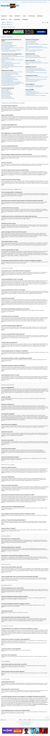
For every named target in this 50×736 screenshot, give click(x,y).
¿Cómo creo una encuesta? (6, 75)
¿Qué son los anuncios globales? (7, 93)
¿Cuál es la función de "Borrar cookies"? (8, 51)
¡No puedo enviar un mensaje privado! (32, 55)
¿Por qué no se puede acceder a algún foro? (9, 78)
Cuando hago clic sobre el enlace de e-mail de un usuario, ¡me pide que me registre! (12, 67)
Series (10, 16)
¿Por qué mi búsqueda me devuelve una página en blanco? (35, 70)
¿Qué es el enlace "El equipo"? (31, 51)
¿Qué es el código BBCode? (6, 89)
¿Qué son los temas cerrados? (6, 97)
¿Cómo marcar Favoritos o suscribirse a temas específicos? (36, 79)
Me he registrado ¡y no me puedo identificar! (9, 45)
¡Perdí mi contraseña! (5, 48)
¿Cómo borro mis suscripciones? (31, 81)
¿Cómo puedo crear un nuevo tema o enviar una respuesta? (11, 71)
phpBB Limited (43, 683)
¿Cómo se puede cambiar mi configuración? (9, 55)
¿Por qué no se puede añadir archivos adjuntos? (9, 79)
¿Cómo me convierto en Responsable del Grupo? (34, 46)
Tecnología (31, 16)
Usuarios (10, 22)
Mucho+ (3, 19)
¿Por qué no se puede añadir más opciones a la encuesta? (11, 76)
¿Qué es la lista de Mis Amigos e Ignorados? (33, 61)
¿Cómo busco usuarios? (29, 71)
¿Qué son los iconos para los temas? (8, 98)
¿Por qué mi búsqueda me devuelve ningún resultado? (35, 69)
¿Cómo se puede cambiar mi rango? (7, 65)
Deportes (17, 16)
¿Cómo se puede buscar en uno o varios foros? (33, 68)
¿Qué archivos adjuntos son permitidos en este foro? (34, 85)
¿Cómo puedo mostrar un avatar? (7, 64)
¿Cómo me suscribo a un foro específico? (32, 80)
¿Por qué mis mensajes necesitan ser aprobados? (10, 84)
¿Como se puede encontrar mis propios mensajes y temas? (36, 72)
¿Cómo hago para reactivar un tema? (7, 85)
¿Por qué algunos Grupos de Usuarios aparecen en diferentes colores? (36, 48)
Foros (4, 22)
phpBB (27, 227)
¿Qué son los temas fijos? (6, 96)
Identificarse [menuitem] (45, 22)
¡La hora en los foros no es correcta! (7, 58)
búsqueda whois (40, 698)
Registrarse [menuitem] (47, 22)
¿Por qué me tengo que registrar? (7, 42)
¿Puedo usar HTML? (5, 90)
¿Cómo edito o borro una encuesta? (7, 77)
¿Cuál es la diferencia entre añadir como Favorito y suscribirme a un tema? (37, 77)
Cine (24, 16)
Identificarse (4, 24)
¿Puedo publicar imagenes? (6, 92)
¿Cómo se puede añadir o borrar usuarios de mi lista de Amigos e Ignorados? (37, 63)
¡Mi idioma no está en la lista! (6, 62)
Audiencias (40, 16)
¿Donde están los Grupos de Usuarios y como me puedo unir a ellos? (36, 45)
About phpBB (38, 684)
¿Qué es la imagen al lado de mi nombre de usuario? (10, 63)
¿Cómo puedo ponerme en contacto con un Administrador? (35, 95)
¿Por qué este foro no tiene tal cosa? (32, 92)
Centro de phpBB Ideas (5, 691)
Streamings (25, 19)
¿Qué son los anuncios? (5, 95)
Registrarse (10, 24)
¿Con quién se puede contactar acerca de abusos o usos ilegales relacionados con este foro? (37, 94)
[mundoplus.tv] (10, 6)
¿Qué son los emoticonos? (6, 91)
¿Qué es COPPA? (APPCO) (6, 43)
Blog (10, 19)
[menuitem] (43, 22)
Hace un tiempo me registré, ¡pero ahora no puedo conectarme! (12, 47)
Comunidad (17, 19)
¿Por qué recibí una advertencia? (7, 80)
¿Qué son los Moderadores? (30, 42)
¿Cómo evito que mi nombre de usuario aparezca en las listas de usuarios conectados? (12, 57)
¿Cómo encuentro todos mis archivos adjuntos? (33, 86)
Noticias (3, 16)
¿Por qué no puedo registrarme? (7, 44)
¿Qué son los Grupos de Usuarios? (31, 43)
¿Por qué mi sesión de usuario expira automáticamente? (11, 50)
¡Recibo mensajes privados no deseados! (32, 56)
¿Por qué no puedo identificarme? (7, 46)
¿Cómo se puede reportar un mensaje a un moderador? (11, 81)
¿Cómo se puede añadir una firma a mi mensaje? (10, 74)
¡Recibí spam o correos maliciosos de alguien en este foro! (35, 57)
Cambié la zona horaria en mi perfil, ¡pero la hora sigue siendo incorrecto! (12, 60)
